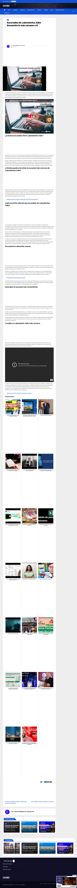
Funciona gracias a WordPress (8, 884)
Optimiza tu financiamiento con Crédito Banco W (11, 848)
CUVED (6, 5)
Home (41, 883)
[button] (73, 11)
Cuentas (39, 10)
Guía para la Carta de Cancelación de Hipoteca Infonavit (46, 827)
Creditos (22, 10)
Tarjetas (15, 10)
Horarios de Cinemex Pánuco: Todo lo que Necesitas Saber (12, 827)
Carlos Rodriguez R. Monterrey (19, 45)
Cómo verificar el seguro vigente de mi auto (42, 801)
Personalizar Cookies (54, 883)
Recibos (46, 10)
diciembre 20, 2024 (10, 850)
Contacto (6, 12)
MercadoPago (31, 10)
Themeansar (23, 884)
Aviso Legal (5, 866)
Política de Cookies (7, 869)
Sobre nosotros (60, 10)
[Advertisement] (29, 36)
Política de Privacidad (7, 863)
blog (6, 823)
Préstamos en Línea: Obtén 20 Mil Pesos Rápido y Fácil (29, 827)
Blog (52, 10)
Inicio (9, 10)
